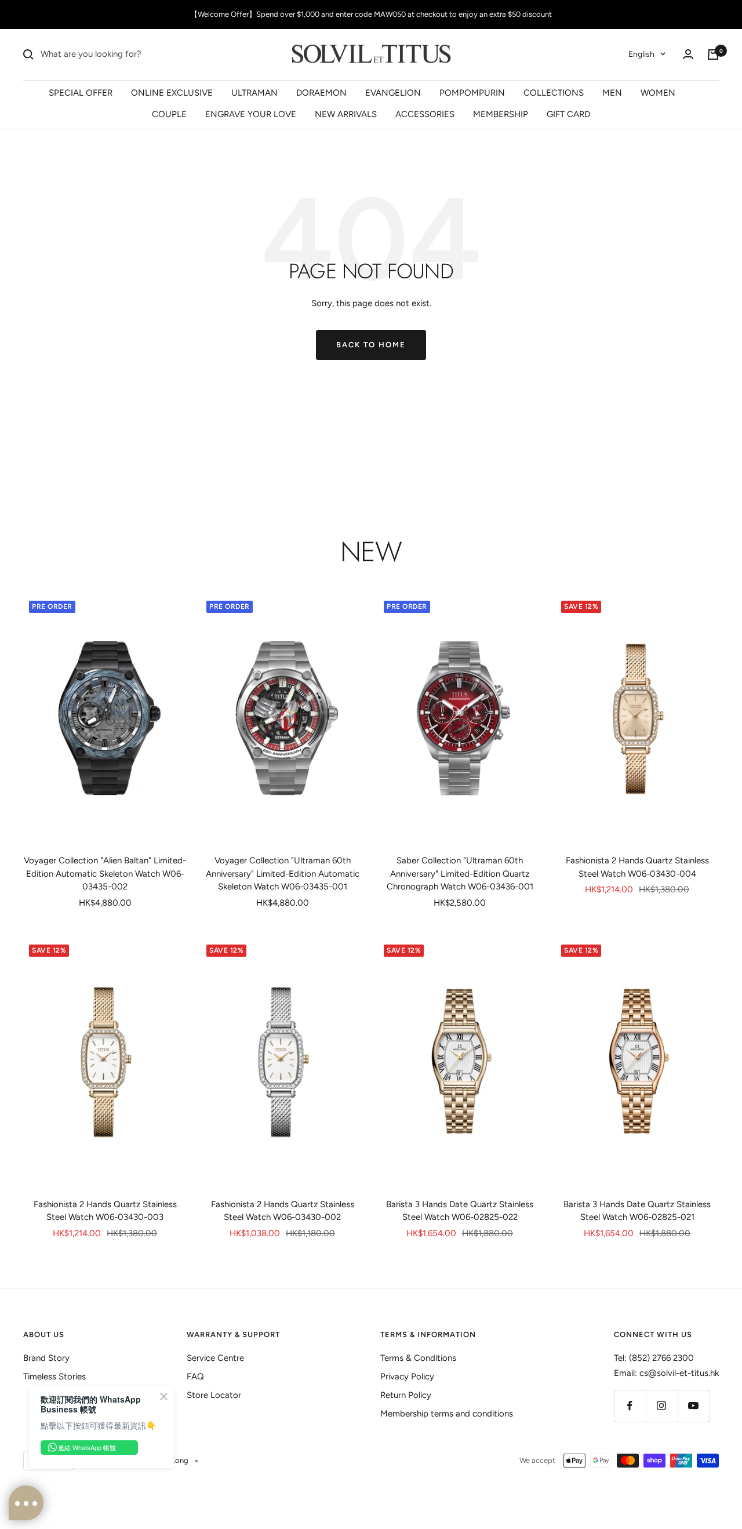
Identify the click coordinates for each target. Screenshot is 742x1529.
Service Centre (215, 1358)
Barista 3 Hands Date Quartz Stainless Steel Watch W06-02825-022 (459, 1211)
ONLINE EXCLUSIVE (172, 92)
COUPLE (169, 114)
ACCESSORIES (424, 114)
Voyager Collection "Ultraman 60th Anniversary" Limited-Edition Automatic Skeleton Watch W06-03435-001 (282, 873)
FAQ (195, 1376)
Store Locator (214, 1395)
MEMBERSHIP (500, 114)
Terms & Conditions (418, 1358)
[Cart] (713, 54)
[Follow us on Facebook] (630, 1406)
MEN (612, 92)
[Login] (688, 54)
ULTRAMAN (254, 92)
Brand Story (46, 1358)
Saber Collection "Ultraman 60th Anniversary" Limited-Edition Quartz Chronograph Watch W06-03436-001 (460, 873)
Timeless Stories (54, 1376)
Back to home (371, 344)
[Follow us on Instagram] (662, 1406)
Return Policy (405, 1395)
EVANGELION (393, 92)
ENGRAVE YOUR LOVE (250, 114)
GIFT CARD (568, 114)
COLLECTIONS (553, 92)
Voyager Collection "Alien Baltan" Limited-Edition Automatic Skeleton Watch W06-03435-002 (105, 873)
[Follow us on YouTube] (694, 1406)
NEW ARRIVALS (346, 114)
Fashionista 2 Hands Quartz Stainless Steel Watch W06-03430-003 (105, 1211)
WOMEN (658, 92)
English (641, 54)
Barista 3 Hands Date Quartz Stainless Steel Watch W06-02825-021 (637, 1211)
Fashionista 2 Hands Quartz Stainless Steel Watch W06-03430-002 (282, 1211)
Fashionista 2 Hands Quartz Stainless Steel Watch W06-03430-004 (637, 867)
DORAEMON (321, 92)
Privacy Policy (407, 1376)
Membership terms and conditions (446, 1413)
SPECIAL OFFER (80, 92)
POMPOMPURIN (472, 92)
